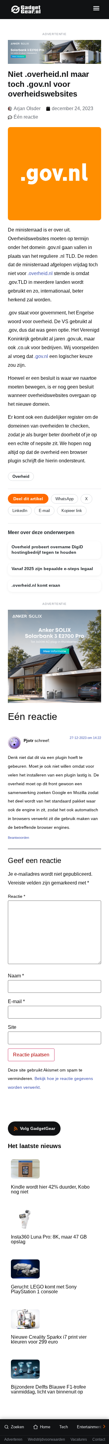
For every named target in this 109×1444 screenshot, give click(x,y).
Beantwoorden (18, 837)
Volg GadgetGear (37, 1128)
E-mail (44, 510)
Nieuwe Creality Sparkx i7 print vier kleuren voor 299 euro (49, 1339)
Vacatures (79, 1439)
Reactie (16, 896)
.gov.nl (41, 356)
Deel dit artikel (28, 498)
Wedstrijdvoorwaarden (46, 1439)
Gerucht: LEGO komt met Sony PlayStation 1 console (44, 1289)
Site (12, 1027)
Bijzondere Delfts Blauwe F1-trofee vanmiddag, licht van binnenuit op (48, 1389)
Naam (16, 975)
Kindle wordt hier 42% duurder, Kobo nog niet (50, 1189)
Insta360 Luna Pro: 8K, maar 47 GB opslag (49, 1239)
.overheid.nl (40, 273)
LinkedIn (19, 510)
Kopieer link (71, 510)
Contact (98, 1439)
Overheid (20, 476)
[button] (96, 8)
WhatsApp (64, 499)
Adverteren (13, 1439)
